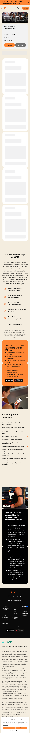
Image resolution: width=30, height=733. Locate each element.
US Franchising (5, 617)
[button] (18, 8)
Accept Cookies (8, 727)
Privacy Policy (24, 609)
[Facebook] (9, 596)
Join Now (20, 45)
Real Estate (15, 613)
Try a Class (9, 45)
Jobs (15, 607)
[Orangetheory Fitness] (15, 592)
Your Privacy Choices (15, 730)
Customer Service (5, 623)
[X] (13, 596)
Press (5, 615)
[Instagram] (17, 596)
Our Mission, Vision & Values (5, 609)
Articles (15, 609)
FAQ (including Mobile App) (5, 612)
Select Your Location (5, 605)
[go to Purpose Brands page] (7, 641)
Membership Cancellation (15, 600)
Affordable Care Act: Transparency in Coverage (15, 617)
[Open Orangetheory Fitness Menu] (1, 8)
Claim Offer (16, 4)
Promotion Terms (25, 613)
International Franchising (5, 620)
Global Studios (15, 604)
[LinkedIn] (21, 596)
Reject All (21, 727)
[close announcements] (28, 2)
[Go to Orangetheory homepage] (7, 8)
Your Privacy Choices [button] (24, 605)
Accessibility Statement (24, 616)
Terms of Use (24, 611)
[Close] (27, 719)
